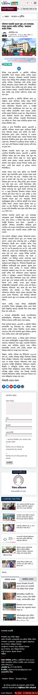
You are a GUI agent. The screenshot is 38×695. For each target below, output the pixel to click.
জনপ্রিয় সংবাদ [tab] (27, 579)
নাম (7, 418)
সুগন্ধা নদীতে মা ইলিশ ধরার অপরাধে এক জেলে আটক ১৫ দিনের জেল (25, 564)
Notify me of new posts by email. (16, 457)
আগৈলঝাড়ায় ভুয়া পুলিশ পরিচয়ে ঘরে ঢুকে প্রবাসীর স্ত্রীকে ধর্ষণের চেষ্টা (25, 618)
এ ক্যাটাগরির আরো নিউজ (11, 499)
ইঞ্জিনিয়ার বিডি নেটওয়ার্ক (27, 688)
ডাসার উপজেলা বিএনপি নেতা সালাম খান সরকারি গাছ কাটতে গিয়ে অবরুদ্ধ (25, 586)
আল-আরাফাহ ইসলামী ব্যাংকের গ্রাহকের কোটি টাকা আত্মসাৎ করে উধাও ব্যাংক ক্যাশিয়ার (25, 506)
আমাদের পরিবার (8, 679)
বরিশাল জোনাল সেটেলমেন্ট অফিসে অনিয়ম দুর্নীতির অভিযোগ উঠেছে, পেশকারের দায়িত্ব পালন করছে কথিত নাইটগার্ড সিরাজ (18, 551)
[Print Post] (19, 68)
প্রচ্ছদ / (7, 16)
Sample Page (21, 679)
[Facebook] (3, 386)
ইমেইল (8, 425)
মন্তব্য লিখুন (10, 401)
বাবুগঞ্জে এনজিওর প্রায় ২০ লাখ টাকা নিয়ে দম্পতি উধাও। (25, 527)
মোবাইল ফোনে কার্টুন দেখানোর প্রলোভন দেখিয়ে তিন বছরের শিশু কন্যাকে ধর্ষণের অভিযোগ (25, 517)
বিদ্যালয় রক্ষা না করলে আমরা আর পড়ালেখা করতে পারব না (26, 607)
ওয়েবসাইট (9, 432)
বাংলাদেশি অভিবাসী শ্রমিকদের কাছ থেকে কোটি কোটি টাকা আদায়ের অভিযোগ (25, 538)
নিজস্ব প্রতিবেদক (19, 487)
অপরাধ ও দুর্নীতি (17, 16)
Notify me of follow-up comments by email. (15, 448)
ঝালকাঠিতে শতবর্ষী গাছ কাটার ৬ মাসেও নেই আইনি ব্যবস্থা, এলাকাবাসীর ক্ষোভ (26, 597)
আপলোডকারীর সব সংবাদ (18, 491)
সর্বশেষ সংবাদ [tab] (10, 579)
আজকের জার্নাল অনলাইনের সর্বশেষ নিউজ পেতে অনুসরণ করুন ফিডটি (19, 60)
